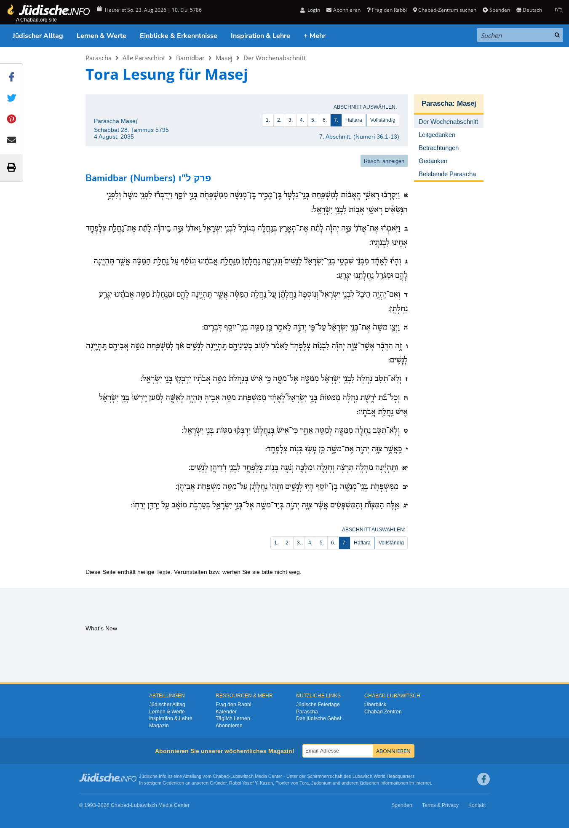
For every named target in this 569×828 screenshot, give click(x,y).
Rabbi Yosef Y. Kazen (251, 782)
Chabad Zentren (383, 712)
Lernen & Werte (101, 35)
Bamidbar (190, 58)
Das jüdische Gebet (318, 718)
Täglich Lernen (233, 718)
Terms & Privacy (440, 805)
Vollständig (382, 120)
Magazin (159, 726)
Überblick (375, 704)
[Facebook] (483, 779)
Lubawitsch (242, 776)
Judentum (321, 782)
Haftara (353, 120)
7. (336, 120)
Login (313, 9)
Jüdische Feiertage (318, 704)
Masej (224, 58)
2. (279, 120)
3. (291, 120)
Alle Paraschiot (144, 58)
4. (302, 120)
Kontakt (477, 805)
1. (268, 120)
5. (313, 120)
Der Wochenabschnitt (274, 58)
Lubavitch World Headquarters (384, 776)
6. (325, 120)
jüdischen (369, 782)
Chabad (221, 776)
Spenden (499, 9)
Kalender (226, 712)
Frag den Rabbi (389, 9)
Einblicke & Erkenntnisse (178, 35)
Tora (304, 782)
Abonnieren (229, 726)
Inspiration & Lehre (260, 35)
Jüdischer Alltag (38, 35)
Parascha (98, 58)
